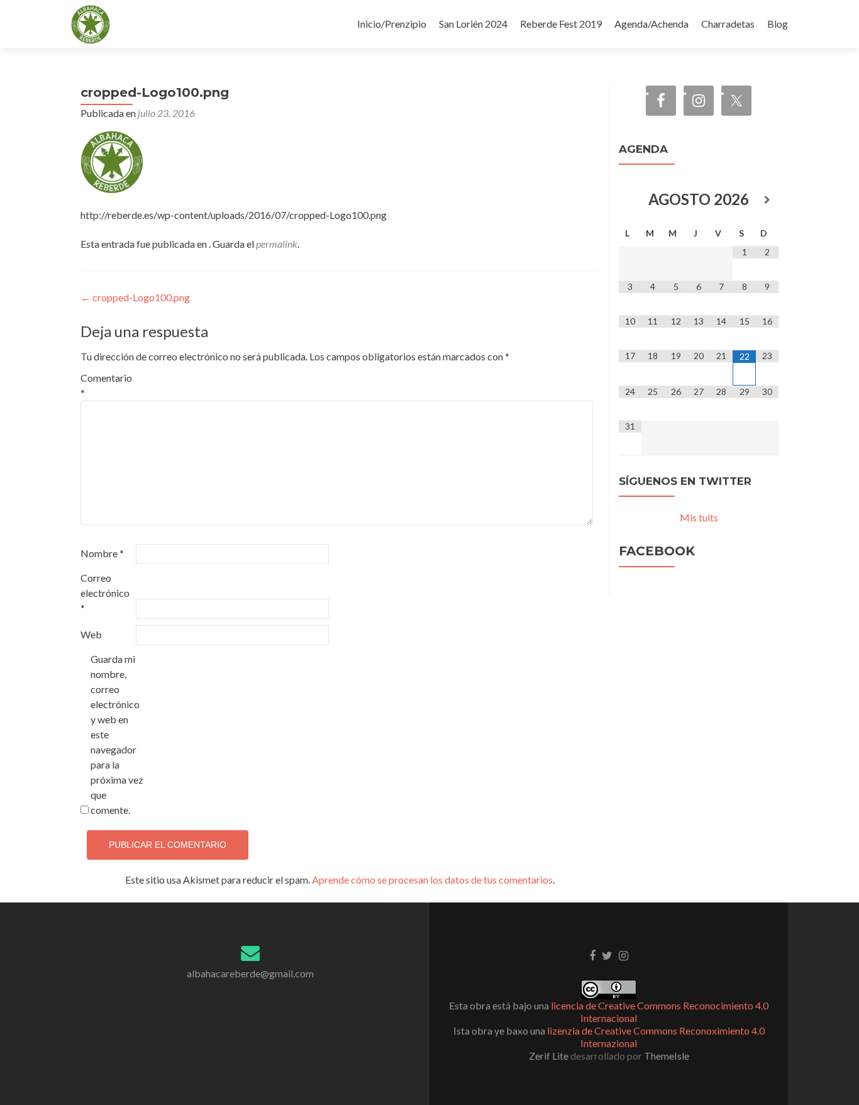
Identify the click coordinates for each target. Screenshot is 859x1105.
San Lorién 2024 (473, 24)
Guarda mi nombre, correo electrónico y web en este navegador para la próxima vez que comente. (117, 734)
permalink (276, 244)
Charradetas (728, 24)
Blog (777, 24)
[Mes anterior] (630, 201)
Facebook (657, 550)
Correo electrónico (105, 593)
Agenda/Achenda (651, 24)
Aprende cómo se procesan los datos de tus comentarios (432, 880)
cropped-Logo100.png (135, 297)
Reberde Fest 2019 (561, 24)
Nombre (102, 553)
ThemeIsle (666, 1056)
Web (91, 634)
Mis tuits (699, 517)
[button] (90, 24)
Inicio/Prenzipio (391, 24)
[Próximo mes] (767, 201)
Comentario (106, 385)
